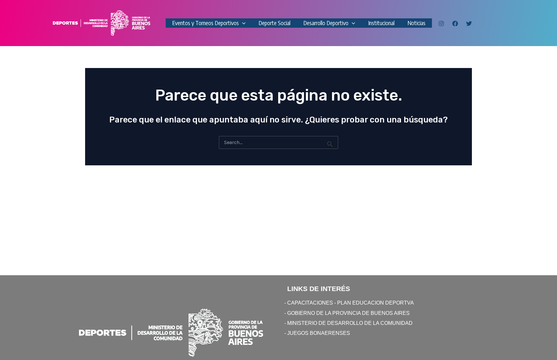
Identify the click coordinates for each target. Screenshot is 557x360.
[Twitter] (469, 23)
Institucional (381, 22)
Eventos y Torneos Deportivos (205, 22)
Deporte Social (274, 22)
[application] (242, 23)
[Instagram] (441, 23)
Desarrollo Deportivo (325, 22)
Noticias (416, 22)
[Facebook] (455, 23)
